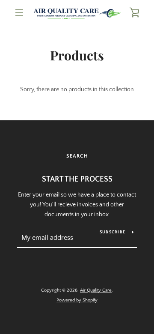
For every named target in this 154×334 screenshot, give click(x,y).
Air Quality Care (96, 290)
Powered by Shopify (77, 300)
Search (77, 156)
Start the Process (77, 179)
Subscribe (112, 232)
